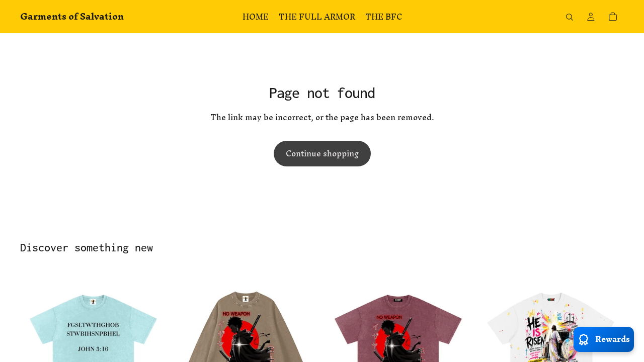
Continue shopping (322, 153)
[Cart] (613, 17)
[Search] (569, 17)
